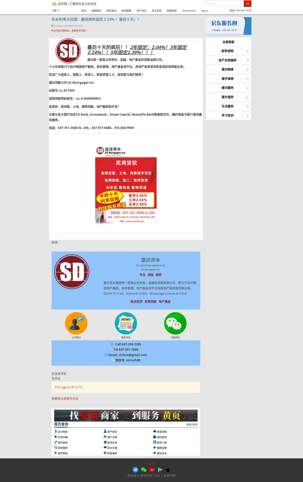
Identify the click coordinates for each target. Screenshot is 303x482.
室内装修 (63, 442)
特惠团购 (172, 10)
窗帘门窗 (162, 442)
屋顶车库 (112, 442)
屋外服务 (228, 97)
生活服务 (228, 106)
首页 (83, 10)
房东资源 (156, 10)
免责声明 (170, 476)
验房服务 (63, 447)
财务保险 (228, 51)
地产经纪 (112, 431)
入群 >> (56, 10)
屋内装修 (228, 69)
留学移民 (63, 453)
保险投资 (162, 437)
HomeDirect (189, 10)
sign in (65, 387)
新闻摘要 (126, 10)
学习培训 (228, 115)
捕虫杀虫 (162, 453)
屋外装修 (228, 79)
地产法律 (112, 437)
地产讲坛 (141, 10)
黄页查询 (111, 10)
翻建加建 (162, 447)
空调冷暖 (63, 437)
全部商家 (228, 42)
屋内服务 (228, 88)
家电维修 (112, 453)
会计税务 (63, 431)
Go (247, 3)
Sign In (204, 10)
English (151, 464)
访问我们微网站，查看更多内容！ (70, 30)
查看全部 (191, 424)
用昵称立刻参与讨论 (65, 399)
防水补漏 (112, 447)
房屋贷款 (162, 431)
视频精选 (96, 10)
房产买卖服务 (228, 60)
